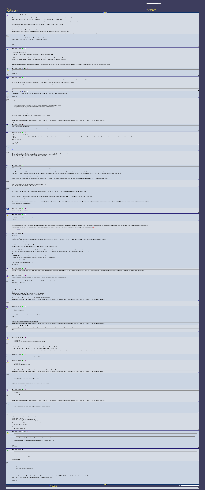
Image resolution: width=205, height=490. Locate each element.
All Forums (8, 8)
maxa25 (7, 151)
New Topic (148, 9)
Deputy (7, 268)
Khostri (7, 214)
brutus (7, 98)
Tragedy (7, 34)
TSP (6, 233)
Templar (18, 229)
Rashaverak (7, 48)
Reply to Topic (153, 9)
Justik (7, 132)
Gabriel (7, 124)
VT (6, 449)
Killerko (7, 165)
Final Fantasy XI (9, 9)
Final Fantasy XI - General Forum (13, 10)
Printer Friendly (151, 10)
